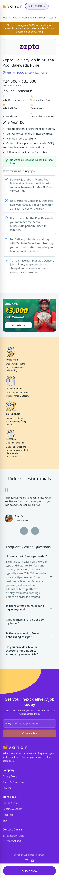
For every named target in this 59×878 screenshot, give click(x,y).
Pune (14, 17)
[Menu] (53, 6)
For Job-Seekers (11, 802)
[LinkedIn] (26, 860)
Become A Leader (12, 808)
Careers (7, 787)
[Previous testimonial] (24, 531)
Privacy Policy (10, 776)
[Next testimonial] (35, 531)
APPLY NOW (29, 871)
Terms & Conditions (13, 782)
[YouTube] (32, 860)
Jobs (5, 17)
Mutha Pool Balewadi (33, 17)
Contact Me (29, 733)
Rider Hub (8, 814)
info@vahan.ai (14, 840)
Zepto (52, 17)
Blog (5, 820)
